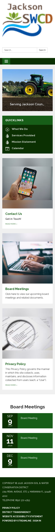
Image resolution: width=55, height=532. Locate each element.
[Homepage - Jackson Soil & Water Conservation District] (27, 20)
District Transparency (16, 512)
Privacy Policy (11, 508)
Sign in (37, 520)
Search (42, 50)
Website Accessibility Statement (22, 516)
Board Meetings (27, 406)
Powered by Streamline (16, 520)
